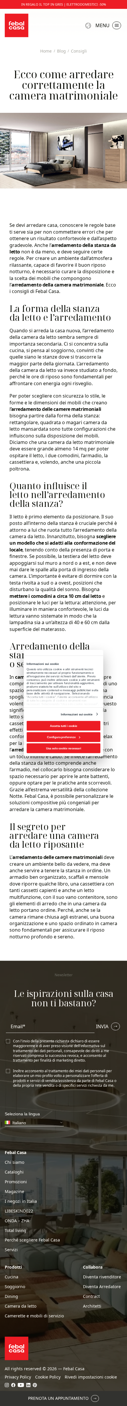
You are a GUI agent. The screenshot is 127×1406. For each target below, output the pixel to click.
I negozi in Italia (21, 1201)
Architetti (92, 1306)
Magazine (14, 1191)
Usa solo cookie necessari (63, 748)
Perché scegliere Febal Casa (32, 1240)
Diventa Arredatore (102, 1286)
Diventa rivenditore (102, 1277)
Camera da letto (20, 1306)
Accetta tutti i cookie (63, 726)
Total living (15, 1230)
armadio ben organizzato (37, 877)
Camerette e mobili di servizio (34, 1316)
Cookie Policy (48, 1377)
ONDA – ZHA (17, 1220)
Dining (11, 1296)
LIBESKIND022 (19, 1211)
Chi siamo (14, 1162)
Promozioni (16, 1181)
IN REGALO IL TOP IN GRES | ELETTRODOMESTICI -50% (63, 4)
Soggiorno (15, 1286)
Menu (102, 25)
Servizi (11, 1249)
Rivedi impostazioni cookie (91, 1377)
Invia (102, 1026)
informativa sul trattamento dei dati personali (59, 1048)
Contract (91, 1296)
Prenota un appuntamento (58, 1398)
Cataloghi (14, 1172)
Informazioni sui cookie (76, 714)
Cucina (11, 1277)
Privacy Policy (18, 1377)
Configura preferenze (61, 737)
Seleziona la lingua (89, 25)
